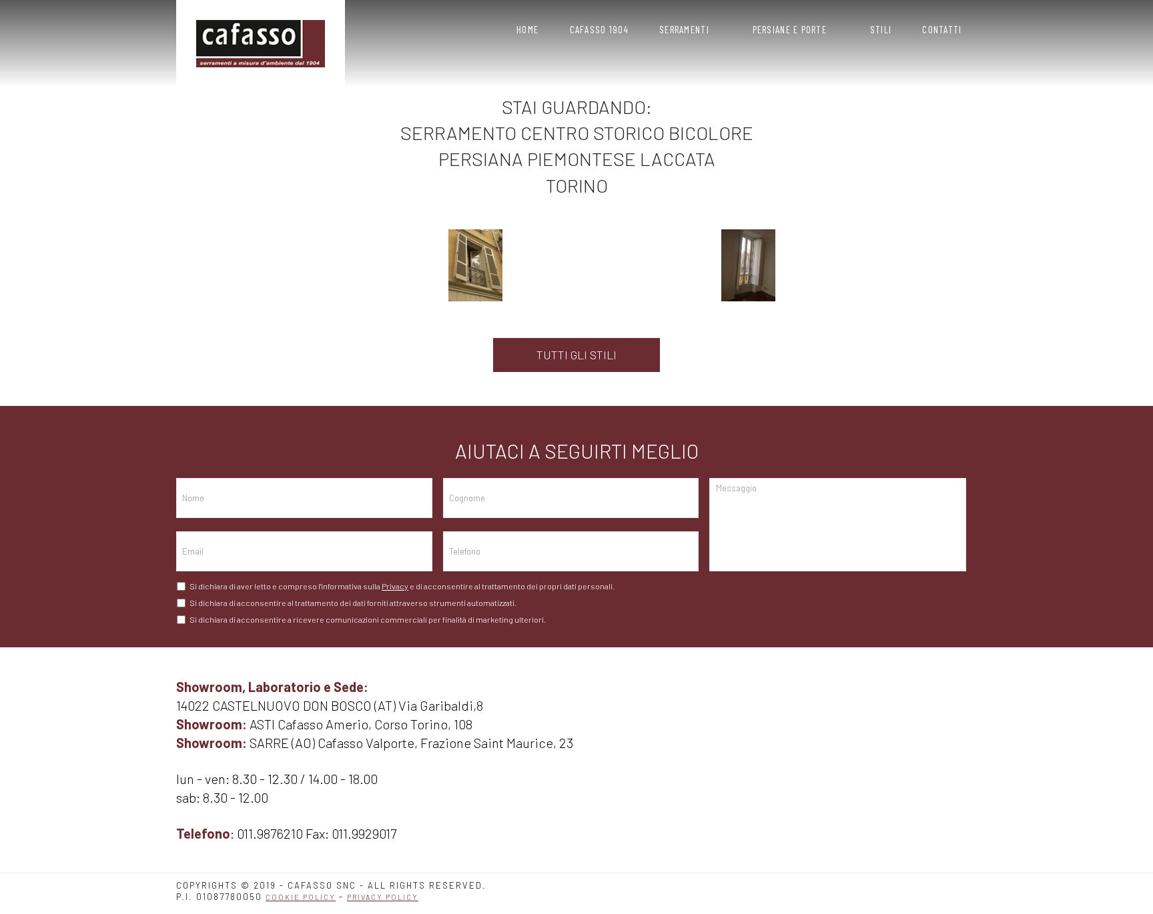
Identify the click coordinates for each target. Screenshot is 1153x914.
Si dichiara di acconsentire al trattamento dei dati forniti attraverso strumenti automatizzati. (352, 602)
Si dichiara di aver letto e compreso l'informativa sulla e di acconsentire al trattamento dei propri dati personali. (402, 586)
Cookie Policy (301, 897)
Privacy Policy (382, 897)
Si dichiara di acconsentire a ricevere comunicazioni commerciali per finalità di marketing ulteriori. (367, 619)
